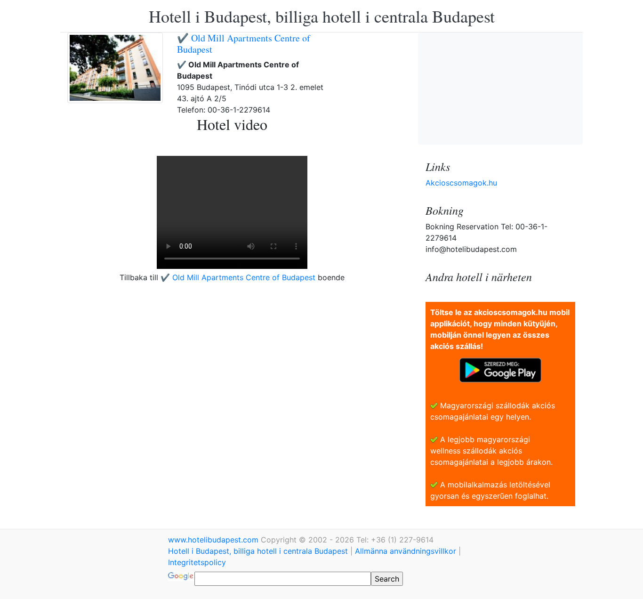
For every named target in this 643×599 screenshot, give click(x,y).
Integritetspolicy (197, 562)
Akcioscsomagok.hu (461, 182)
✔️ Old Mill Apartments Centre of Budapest (243, 44)
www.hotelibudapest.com (214, 539)
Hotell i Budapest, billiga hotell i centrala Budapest (322, 16)
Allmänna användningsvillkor (405, 551)
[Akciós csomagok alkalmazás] (500, 369)
